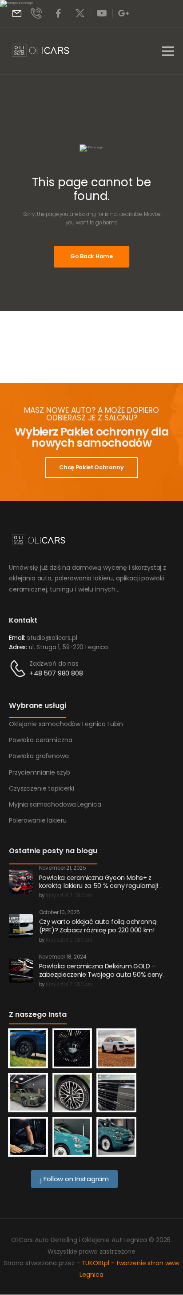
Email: (17, 638)
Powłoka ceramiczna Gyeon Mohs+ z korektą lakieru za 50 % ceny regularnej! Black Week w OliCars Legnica (99, 886)
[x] (80, 13)
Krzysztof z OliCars (69, 895)
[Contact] (19, 668)
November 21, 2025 (63, 868)
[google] (123, 13)
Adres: (18, 647)
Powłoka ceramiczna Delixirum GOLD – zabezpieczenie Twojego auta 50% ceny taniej (101, 974)
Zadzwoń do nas (54, 663)
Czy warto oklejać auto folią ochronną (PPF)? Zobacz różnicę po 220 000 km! (98, 926)
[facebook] (58, 13)
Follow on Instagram (75, 1178)
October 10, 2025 (59, 912)
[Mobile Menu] (168, 51)
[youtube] (101, 13)
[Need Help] (16, 13)
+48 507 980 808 (56, 673)
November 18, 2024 (63, 957)
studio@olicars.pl (52, 638)
